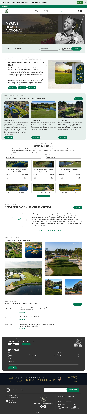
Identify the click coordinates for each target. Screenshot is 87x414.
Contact (60, 401)
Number (59, 352)
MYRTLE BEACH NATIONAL (14, 237)
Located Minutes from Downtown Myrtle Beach (27, 60)
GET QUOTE (78, 98)
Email (34, 352)
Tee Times (65, 11)
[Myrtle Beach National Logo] (43, 398)
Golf (21, 11)
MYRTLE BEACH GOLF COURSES (43, 143)
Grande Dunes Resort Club (60, 150)
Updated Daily (10, 204)
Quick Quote (13, 338)
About (55, 11)
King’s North (10, 35)
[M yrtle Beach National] (7, 11)
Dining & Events (37, 11)
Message (10, 358)
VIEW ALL (78, 207)
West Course (20, 35)
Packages (29, 11)
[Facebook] (79, 11)
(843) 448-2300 (5, 6)
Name (9, 352)
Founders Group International (37, 150)
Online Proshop (46, 11)
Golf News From (11, 301)
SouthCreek (30, 35)
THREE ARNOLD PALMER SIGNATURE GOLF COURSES (24, 20)
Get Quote (73, 11)
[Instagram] (81, 11)
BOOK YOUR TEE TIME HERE (14, 95)
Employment (69, 401)
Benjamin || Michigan (50, 230)
